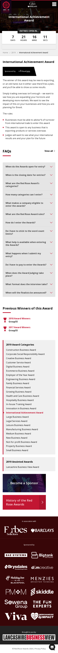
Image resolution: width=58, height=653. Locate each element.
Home (5, 52)
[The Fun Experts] (42, 604)
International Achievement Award (24, 412)
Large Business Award (17, 416)
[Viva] (16, 616)
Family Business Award (17, 383)
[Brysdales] (16, 567)
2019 (13, 52)
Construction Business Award (21, 349)
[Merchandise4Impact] (42, 616)
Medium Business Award (18, 433)
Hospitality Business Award (20, 400)
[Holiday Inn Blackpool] (16, 579)
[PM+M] (16, 591)
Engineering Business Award (20, 379)
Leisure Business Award (18, 425)
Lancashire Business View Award (22, 466)
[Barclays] (42, 530)
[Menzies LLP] (42, 579)
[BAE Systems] (16, 555)
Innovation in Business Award (21, 408)
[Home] (8, 7)
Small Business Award (17, 450)
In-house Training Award (18, 404)
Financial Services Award (18, 387)
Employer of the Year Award (20, 375)
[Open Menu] (54, 4)
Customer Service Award (18, 362)
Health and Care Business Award (22, 395)
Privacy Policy (40, 648)
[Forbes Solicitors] (15, 530)
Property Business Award (19, 446)
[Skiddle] (42, 591)
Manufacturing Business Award (22, 429)
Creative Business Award (18, 358)
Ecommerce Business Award (20, 370)
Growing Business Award (18, 391)
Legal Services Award (16, 421)
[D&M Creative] (42, 567)
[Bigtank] (42, 555)
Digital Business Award (17, 366)
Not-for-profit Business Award (21, 441)
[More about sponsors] (32, 4)
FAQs (7, 151)
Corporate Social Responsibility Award (25, 354)
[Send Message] (52, 647)
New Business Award (16, 437)
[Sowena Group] (16, 604)
